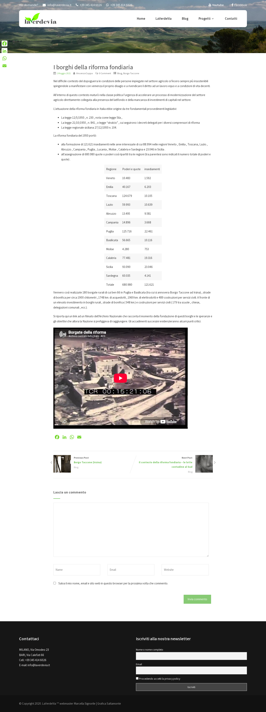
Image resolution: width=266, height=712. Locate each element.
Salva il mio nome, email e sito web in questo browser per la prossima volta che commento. (113, 583)
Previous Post (88, 460)
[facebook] (232, 4)
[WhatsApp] (4, 58)
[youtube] (210, 4)
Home (141, 18)
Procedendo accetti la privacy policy (159, 678)
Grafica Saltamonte (109, 703)
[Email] (4, 65)
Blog (185, 18)
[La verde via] (40, 18)
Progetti (205, 18)
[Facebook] (4, 43)
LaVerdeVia (164, 18)
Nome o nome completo (149, 649)
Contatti (231, 18)
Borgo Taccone (131, 73)
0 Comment (105, 73)
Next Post (165, 462)
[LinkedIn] (4, 51)
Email (139, 664)
